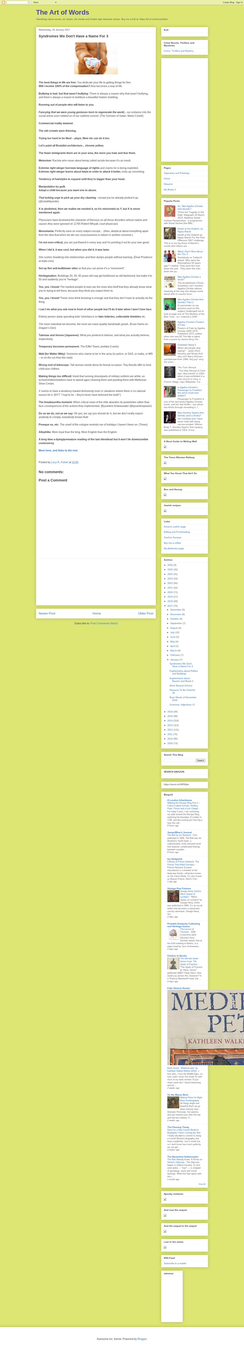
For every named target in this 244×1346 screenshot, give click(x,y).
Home (96, 613)
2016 (170, 711)
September (176, 623)
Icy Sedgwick (174, 859)
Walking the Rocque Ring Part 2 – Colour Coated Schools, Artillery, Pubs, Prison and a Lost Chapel (183, 806)
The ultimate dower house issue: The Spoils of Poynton (189, 961)
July (172, 632)
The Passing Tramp (178, 1127)
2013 (170, 725)
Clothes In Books (177, 955)
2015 (170, 716)
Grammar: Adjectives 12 (182, 704)
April (173, 646)
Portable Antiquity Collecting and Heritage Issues (183, 925)
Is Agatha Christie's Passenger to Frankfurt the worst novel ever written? (190, 391)
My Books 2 (170, 189)
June (173, 637)
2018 (170, 601)
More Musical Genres (181, 685)
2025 (170, 569)
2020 (170, 592)
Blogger (142, 1339)
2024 (170, 574)
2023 (170, 578)
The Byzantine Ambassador (182, 1156)
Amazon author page (175, 526)
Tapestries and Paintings (177, 173)
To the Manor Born (177, 1094)
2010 (170, 738)
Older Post (145, 613)
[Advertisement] (96, 582)
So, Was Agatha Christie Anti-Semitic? (190, 207)
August (174, 628)
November (176, 614)
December (176, 609)
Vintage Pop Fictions (179, 888)
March (174, 650)
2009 (170, 743)
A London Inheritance (179, 800)
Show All (202, 1184)
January (174, 659)
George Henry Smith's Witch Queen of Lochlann (190, 894)
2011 (170, 734)
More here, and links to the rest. (58, 450)
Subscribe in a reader (175, 1263)
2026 (170, 565)
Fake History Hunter (178, 988)
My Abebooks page (174, 548)
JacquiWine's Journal (179, 832)
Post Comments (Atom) (104, 623)
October (174, 618)
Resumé (168, 184)
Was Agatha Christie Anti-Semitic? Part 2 (191, 301)
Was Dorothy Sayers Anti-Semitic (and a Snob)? (191, 414)
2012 (170, 729)
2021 (170, 587)
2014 (170, 720)
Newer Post (47, 613)
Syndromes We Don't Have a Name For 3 (181, 665)
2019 (170, 596)
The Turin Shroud (187, 367)
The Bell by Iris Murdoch (179, 835)
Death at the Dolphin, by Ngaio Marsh (190, 230)
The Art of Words (62, 12)
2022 (170, 583)
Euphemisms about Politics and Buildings (184, 672)
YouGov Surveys (172, 537)
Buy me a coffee (172, 543)
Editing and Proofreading (177, 532)
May (172, 641)
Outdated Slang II (187, 344)
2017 (170, 605)
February (175, 655)
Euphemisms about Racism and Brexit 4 (181, 679)
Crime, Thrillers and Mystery (179, 50)
